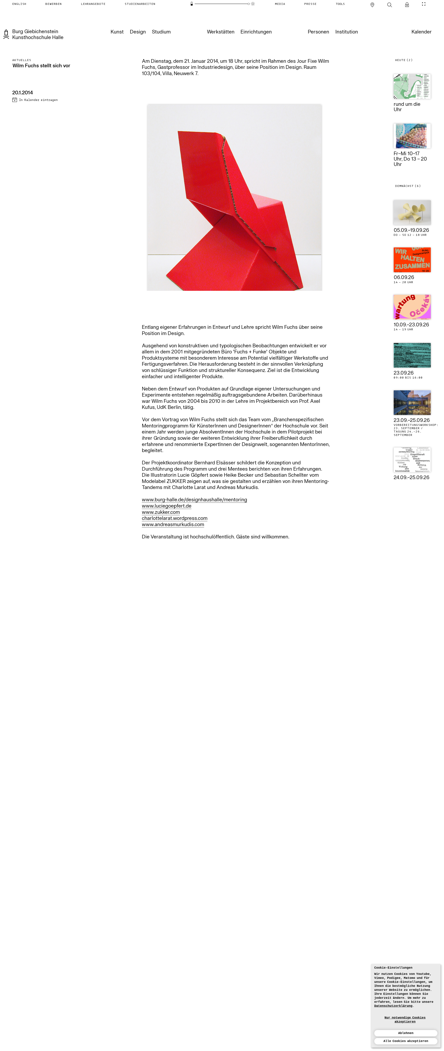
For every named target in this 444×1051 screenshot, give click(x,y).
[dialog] (406, 1006)
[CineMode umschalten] (423, 4)
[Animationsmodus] (253, 4)
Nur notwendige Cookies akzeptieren (405, 1019)
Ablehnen (405, 1033)
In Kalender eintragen (38, 100)
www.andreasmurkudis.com (173, 524)
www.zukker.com (161, 512)
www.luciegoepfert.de (166, 506)
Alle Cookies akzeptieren (405, 1041)
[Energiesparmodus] (191, 4)
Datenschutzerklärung (393, 1006)
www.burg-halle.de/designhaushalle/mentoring (194, 500)
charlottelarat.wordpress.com (174, 518)
